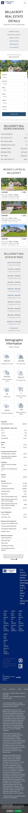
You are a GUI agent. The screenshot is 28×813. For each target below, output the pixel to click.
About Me (6, 618)
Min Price (4, 74)
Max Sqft (4, 106)
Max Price (4, 81)
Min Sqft (4, 100)
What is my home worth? (6, 628)
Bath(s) (4, 94)
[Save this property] (25, 180)
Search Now (14, 114)
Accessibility (12, 689)
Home (5, 611)
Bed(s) (3, 87)
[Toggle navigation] (25, 3)
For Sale (5, 614)
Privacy (4, 689)
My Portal (6, 622)
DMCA (19, 689)
